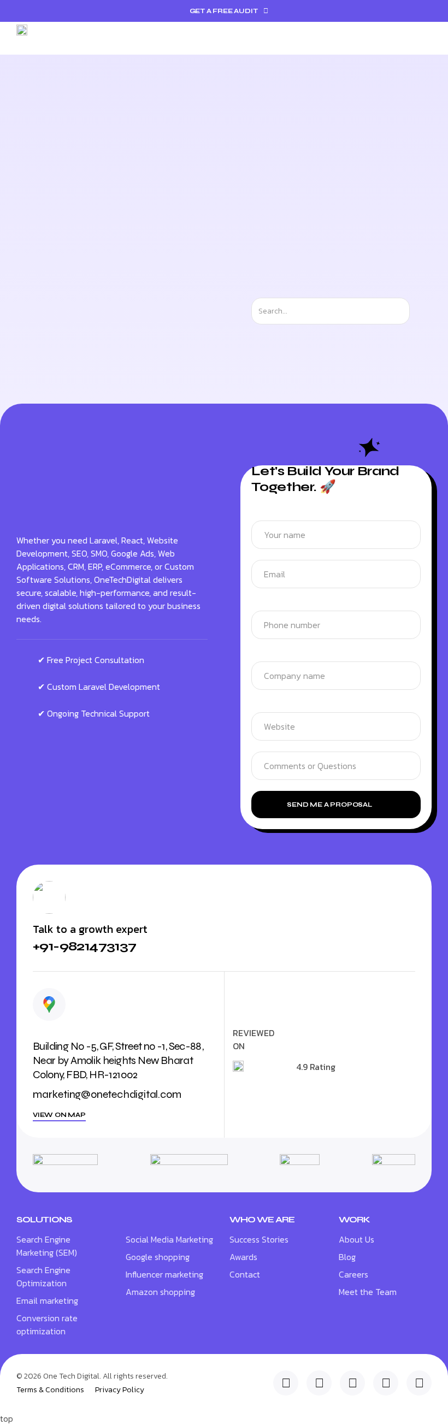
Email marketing (47, 1300)
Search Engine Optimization (43, 1276)
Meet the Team (368, 1291)
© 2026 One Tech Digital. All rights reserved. (92, 1376)
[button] (424, 38)
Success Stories (258, 1239)
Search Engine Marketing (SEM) (46, 1246)
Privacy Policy (119, 1390)
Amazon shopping (160, 1291)
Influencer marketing (164, 1274)
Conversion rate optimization (47, 1324)
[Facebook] (385, 1383)
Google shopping (158, 1256)
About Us (356, 1239)
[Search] (419, 311)
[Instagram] (352, 1383)
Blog (347, 1256)
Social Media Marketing (169, 1239)
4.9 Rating (315, 1066)
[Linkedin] (285, 1383)
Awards (243, 1256)
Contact (244, 1274)
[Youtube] (419, 1383)
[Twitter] (319, 1383)
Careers (353, 1274)
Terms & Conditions (50, 1390)
